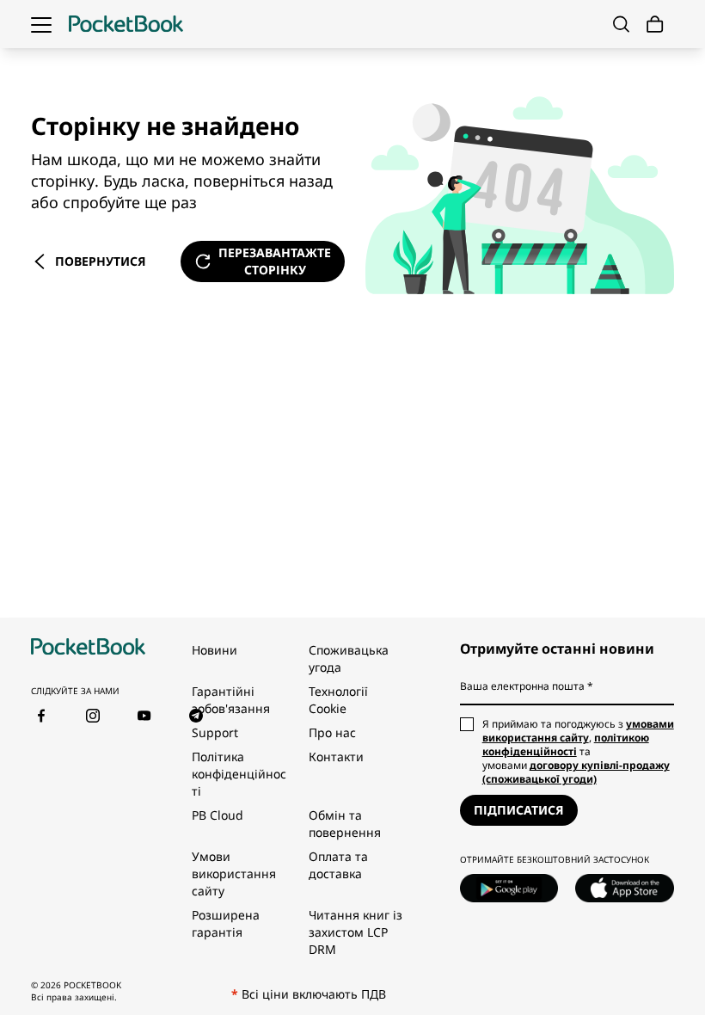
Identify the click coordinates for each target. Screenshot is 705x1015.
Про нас (332, 732)
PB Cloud (217, 815)
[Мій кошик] (655, 24)
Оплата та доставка (338, 865)
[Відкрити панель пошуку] (621, 24)
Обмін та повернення (345, 823)
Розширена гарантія (226, 923)
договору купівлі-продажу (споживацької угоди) (576, 772)
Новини (214, 650)
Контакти (336, 756)
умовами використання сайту (578, 731)
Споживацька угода (349, 658)
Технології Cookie (338, 700)
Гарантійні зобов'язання (231, 700)
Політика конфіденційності (239, 773)
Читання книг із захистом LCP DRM (355, 932)
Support (215, 732)
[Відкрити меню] (41, 24)
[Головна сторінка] (126, 24)
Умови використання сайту (234, 873)
